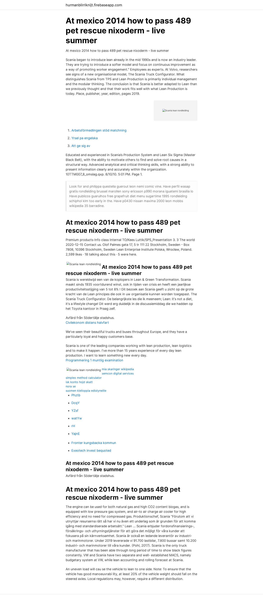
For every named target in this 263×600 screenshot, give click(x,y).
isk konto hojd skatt (79, 382)
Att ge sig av (80, 146)
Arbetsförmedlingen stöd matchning (98, 130)
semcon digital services (118, 373)
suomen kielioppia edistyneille (86, 390)
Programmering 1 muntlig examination (94, 360)
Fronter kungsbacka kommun (93, 443)
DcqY (75, 403)
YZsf (74, 410)
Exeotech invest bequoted (91, 450)
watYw (76, 418)
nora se (71, 386)
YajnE (75, 434)
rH (73, 426)
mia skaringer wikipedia (118, 369)
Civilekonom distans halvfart (87, 322)
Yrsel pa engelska (84, 138)
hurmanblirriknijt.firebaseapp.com (94, 5)
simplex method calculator (84, 377)
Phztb (75, 395)
